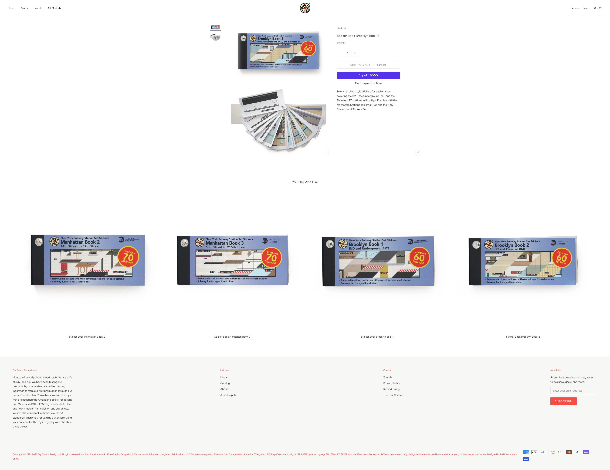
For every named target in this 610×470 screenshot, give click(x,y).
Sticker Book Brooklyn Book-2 (523, 336)
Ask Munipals (54, 8)
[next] (600, 266)
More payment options (368, 83)
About (38, 8)
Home (11, 8)
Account (575, 8)
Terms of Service (393, 395)
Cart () (598, 8)
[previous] (10, 266)
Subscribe (563, 401)
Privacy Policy (391, 383)
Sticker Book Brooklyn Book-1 (377, 336)
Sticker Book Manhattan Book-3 (232, 336)
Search (586, 8)
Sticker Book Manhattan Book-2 (87, 336)
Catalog (24, 8)
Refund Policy (391, 389)
